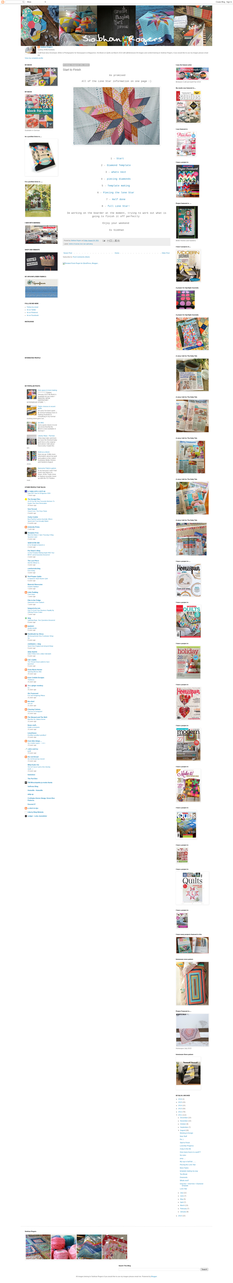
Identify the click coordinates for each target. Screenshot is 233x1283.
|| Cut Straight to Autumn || (36, 545)
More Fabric (184, 1168)
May (182, 1199)
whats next (118, 172)
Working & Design (186, 1133)
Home (117, 253)
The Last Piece (33, 561)
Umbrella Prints (34, 527)
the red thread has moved (36, 759)
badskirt (31, 626)
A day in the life (185, 1149)
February (183, 1209)
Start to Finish (185, 1143)
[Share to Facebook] (116, 240)
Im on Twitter (31, 310)
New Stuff (183, 1136)
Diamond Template (119, 165)
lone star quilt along (86, 244)
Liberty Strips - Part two (46, 436)
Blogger (154, 1276)
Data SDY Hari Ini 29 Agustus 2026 (39, 493)
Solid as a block (43, 452)
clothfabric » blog (34, 644)
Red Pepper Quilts (35, 576)
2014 (180, 1105)
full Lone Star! (119, 206)
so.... (29, 687)
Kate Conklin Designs (36, 678)
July (182, 1193)
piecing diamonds (119, 179)
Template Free (33, 533)
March (182, 1205)
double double (32, 628)
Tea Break (183, 1174)
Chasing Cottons (34, 709)
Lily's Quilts (32, 660)
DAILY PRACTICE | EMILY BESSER (39, 654)
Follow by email (32, 307)
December (184, 1118)
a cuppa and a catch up (36, 491)
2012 (180, 1112)
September (184, 1127)
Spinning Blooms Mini (34, 672)
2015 (180, 1102)
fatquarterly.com (34, 608)
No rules (183, 1155)
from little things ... (35, 741)
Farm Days (31, 594)
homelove (31, 775)
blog (29, 618)
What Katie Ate (33, 765)
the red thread (33, 757)
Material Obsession (35, 584)
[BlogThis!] (110, 240)
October (183, 1124)
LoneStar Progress (187, 1146)
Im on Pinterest (32, 312)
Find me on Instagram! (35, 711)
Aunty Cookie (33, 517)
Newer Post (68, 253)
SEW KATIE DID (34, 543)
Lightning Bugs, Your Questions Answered (41, 620)
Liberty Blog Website (36, 812)
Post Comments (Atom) (81, 257)
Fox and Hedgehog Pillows (36, 695)
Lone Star (183, 1189)
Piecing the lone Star (119, 192)
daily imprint (32, 652)
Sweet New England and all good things (40, 646)
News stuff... (32, 725)
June (182, 1196)
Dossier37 (32, 804)
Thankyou (31, 679)
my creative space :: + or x (36, 743)
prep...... (183, 1158)
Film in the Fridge (34, 600)
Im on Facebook (33, 315)
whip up (30, 794)
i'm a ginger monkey (35, 686)
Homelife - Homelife (35, 790)
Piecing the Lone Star (188, 1165)
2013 (180, 1109)
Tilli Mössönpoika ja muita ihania (40, 783)
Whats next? (184, 1180)
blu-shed (31, 701)
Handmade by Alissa (36, 634)
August (183, 1130)
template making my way (189, 1171)
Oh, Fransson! (33, 693)
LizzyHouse (32, 733)
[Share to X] (113, 240)
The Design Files (34, 499)
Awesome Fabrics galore (47, 468)
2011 (180, 1115)
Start (120, 158)
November (184, 1121)
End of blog (31, 570)
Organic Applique (33, 586)
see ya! (30, 703)
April (182, 1202)
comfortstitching (34, 569)
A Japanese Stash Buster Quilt (38, 578)
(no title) (41, 423)
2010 (180, 1216)
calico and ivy (33, 749)
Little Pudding (33, 592)
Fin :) (182, 1139)
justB (29, 751)
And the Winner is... (34, 563)
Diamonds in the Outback (36, 602)
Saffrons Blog (33, 786)
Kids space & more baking (47, 390)
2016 (180, 1099)
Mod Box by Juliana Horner (36, 719)
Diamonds (183, 1177)
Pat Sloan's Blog (34, 551)
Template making (119, 185)
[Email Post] (104, 240)
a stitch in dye (33, 808)
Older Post (165, 253)
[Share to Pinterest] (118, 240)
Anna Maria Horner (35, 670)
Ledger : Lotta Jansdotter (37, 816)
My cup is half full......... (188, 1162)
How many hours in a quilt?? (190, 1152)
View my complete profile (34, 58)
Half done (118, 199)
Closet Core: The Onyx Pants (37, 511)
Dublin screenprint (34, 727)
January (183, 1212)
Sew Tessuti (32, 509)
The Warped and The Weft (37, 717)
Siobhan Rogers (46, 47)
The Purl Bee (32, 779)
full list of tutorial (74, 244)
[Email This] (108, 240)
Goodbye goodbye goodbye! (37, 735)
